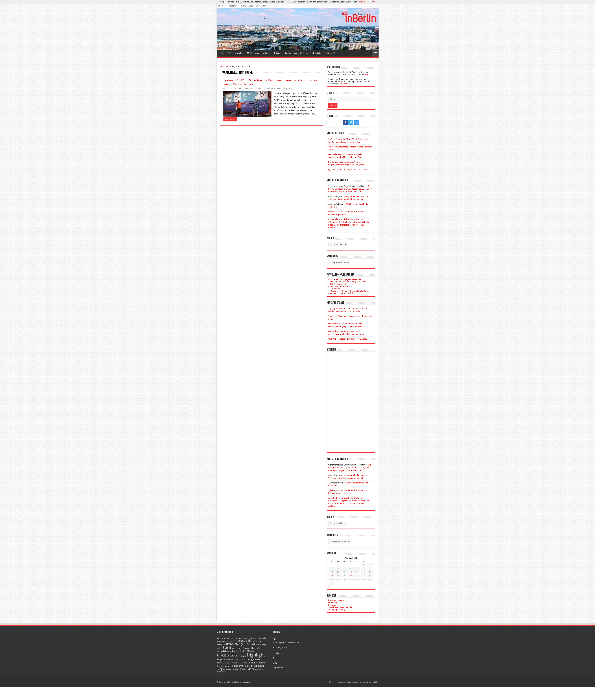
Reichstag (227, 669)
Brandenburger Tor (237, 644)
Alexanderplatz (224, 638)
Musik (247, 662)
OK (373, 2)
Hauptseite (343, 84)
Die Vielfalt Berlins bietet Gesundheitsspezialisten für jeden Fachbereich (349, 225)
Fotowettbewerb (231, 651)
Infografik (221, 660)
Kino (236, 659)
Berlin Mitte (244, 641)
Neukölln (261, 663)
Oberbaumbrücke (224, 666)
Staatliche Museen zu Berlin (340, 607)
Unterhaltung (281, 89)
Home (222, 53)
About (220, 6)
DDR (219, 647)
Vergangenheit (237, 53)
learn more (363, 2)
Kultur (267, 53)
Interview (230, 659)
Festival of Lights (250, 648)
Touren (243, 6)
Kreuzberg (246, 659)
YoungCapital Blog (336, 609)
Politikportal (333, 605)
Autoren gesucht (280, 647)
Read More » (230, 119)
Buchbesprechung (258, 644)
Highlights (232, 6)
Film (260, 648)
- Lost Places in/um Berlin (339, 286)
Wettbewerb (222, 672)
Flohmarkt (221, 651)
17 (332, 576)
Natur (278, 53)
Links (251, 6)
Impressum (261, 6)
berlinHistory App (336, 600)
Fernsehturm (236, 648)
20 (351, 576)
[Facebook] (345, 122)
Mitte (233, 663)
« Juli (330, 586)
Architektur (235, 639)
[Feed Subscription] (322, 72)
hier (366, 74)
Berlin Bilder (221, 641)
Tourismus (292, 53)
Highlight (256, 655)
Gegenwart (255, 53)
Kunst (258, 89)
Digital (305, 53)
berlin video (258, 641)
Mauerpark (226, 663)
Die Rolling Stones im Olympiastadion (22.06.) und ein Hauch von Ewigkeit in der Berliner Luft (350, 189)
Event (227, 648)
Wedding (259, 669)
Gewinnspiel (241, 656)
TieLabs (375, 682)
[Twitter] (350, 122)
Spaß (264, 89)
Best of (331, 53)
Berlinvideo (221, 644)
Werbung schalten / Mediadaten (287, 642)
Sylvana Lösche (335, 212)
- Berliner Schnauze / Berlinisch (342, 293)
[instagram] (356, 122)
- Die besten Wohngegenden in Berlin (344, 279)
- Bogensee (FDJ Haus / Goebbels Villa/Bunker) (349, 291)
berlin (253, 638)
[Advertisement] (350, 399)
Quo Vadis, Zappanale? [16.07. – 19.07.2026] (348, 169)
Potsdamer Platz (241, 665)
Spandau (234, 669)
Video (251, 669)
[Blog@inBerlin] (298, 29)
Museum (239, 663)
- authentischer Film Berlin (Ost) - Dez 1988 (347, 282)
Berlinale (262, 638)
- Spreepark (334, 289)
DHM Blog (332, 602)
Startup (243, 669)
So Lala (318, 53)
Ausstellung (245, 639)
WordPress (353, 682)
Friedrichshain (246, 651)
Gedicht (232, 656)
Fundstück (223, 655)
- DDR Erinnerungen (337, 284)
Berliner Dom (232, 641)
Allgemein (245, 89)
